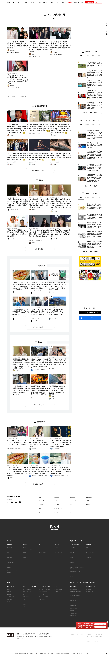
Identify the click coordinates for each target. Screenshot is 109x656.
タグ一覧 (14, 96)
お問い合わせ (99, 634)
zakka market (73, 615)
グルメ (72, 508)
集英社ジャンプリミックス (12, 570)
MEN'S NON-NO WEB (75, 573)
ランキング (31, 2)
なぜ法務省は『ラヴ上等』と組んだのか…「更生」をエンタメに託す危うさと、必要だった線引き (17, 442)
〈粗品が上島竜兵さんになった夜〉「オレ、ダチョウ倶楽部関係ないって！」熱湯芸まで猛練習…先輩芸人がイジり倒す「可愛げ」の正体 (17, 203)
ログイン (98, 2)
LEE (71, 560)
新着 (26, 2)
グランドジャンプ (26, 557)
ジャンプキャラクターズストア (76, 595)
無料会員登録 (90, 2)
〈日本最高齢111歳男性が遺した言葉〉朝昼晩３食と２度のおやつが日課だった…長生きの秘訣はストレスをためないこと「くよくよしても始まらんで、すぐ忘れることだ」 (60, 204)
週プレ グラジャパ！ (90, 552)
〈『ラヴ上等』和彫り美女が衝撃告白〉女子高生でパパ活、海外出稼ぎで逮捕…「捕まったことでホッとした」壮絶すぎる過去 (94, 74)
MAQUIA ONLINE (74, 555)
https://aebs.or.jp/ (25, 638)
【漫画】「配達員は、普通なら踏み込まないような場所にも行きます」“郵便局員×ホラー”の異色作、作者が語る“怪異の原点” (94, 234)
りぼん (40, 547)
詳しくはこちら (90, 653)
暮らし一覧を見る (39, 405)
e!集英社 (24, 604)
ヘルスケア (73, 500)
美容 (71, 504)
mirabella (72, 610)
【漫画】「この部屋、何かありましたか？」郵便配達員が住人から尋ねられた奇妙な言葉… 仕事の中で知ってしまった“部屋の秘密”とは (94, 244)
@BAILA (72, 552)
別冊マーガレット (42, 552)
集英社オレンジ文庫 (43, 591)
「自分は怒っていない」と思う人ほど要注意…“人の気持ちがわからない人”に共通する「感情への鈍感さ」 (21, 312)
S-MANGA (9, 567)
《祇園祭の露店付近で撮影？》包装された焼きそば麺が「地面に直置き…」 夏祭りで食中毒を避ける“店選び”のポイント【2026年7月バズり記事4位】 (39, 390)
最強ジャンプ (10, 555)
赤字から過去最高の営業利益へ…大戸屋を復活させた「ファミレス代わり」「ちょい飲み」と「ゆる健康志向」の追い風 (57, 312)
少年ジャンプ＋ (10, 557)
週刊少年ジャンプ (11, 547)
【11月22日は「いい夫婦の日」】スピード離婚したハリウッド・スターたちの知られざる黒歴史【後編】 (17, 45)
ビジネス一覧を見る (38, 327)
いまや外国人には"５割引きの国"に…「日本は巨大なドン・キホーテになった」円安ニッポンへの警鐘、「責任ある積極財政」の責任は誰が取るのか (60, 129)
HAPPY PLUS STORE (75, 598)
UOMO (71, 576)
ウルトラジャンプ (26, 560)
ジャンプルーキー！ (11, 562)
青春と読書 (9, 599)
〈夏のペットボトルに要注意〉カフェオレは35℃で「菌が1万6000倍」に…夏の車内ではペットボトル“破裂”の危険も (60, 470)
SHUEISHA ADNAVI (90, 589)
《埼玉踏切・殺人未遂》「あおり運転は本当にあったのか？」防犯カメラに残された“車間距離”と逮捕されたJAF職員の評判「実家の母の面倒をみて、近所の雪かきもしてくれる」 (94, 154)
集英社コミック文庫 (11, 572)
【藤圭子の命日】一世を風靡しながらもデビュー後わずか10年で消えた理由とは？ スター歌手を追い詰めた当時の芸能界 (60, 443)
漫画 (55, 500)
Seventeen (72, 547)
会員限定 (70, 2)
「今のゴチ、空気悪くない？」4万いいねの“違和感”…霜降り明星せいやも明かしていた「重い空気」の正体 (17, 233)
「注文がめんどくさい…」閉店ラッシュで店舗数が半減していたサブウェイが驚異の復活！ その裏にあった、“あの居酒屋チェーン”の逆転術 (21, 286)
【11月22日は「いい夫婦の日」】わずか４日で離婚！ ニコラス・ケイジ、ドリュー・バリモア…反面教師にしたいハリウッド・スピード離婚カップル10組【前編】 (39, 47)
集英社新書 (25, 594)
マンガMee (41, 555)
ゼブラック (9, 560)
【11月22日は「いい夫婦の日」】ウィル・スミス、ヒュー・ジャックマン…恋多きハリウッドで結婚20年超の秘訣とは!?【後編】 (60, 46)
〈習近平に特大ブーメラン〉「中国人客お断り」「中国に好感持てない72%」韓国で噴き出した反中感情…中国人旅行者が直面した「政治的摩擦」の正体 (17, 129)
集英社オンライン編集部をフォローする (91, 312)
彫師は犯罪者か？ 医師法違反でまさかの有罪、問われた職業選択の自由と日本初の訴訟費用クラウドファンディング (39, 156)
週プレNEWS (89, 549)
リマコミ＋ (41, 557)
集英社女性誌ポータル (75, 571)
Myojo (87, 547)
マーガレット (41, 549)
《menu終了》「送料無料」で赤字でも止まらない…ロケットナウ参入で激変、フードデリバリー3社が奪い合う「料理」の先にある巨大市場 (57, 286)
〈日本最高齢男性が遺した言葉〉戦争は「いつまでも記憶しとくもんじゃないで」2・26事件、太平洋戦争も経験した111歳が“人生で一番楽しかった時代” (39, 203)
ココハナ (56, 549)
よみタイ (25, 599)
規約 (88, 636)
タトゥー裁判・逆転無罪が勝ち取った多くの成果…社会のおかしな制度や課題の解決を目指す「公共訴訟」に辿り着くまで (17, 156)
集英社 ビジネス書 (27, 591)
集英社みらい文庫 (58, 589)
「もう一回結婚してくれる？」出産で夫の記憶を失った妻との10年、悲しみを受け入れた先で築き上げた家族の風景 (21, 389)
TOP (8, 96)
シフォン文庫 (41, 594)
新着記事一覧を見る (38, 484)
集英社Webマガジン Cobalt (44, 589)
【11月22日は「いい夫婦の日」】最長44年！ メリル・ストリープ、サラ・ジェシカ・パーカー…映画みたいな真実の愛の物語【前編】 (17, 79)
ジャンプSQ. (9, 549)
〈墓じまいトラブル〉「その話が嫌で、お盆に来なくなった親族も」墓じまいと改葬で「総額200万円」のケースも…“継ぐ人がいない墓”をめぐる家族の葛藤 (39, 363)
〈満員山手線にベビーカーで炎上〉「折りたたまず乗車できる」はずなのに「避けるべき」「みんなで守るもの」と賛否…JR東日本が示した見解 (94, 167)
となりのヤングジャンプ (28, 555)
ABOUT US (66, 634)
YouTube (107, 31)
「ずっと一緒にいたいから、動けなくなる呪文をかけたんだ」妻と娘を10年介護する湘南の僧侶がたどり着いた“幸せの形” (57, 361)
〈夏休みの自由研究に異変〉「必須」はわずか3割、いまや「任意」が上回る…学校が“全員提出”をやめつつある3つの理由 (39, 470)
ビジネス (51, 2)
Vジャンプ (9, 552)
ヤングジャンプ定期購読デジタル (30, 549)
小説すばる (9, 591)
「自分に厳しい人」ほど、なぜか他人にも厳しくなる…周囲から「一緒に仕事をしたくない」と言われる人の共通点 (39, 285)
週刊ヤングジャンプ (27, 547)
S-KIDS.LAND (57, 591)
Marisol (72, 562)
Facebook (107, 28)
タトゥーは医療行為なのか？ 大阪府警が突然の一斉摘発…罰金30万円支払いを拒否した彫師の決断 (60, 156)
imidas (24, 606)
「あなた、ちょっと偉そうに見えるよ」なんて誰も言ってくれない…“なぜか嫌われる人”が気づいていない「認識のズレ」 (39, 312)
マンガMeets (41, 560)
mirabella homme (74, 613)
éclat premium (73, 608)
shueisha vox (73, 600)
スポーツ (72, 497)
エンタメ (57, 2)
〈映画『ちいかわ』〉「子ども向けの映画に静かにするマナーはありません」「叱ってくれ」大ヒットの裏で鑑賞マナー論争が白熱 (94, 84)
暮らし (51, 197)
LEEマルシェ (73, 603)
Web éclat (72, 565)
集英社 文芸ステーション (12, 594)
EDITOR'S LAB (89, 591)
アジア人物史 (10, 601)
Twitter (107, 25)
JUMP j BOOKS (42, 599)
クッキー (56, 547)
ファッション (73, 512)
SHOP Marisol (73, 605)
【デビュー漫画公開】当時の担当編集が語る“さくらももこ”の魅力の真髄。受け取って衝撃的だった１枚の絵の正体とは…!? (94, 206)
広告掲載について (90, 634)
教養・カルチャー (32, 123)
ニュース (38, 2)
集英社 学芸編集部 (27, 589)
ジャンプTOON (10, 565)
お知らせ (88, 504)
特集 (40, 508)
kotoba (24, 601)
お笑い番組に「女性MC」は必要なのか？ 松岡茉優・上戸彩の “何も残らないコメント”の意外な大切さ (60, 233)
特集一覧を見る (39, 249)
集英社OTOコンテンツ (75, 589)
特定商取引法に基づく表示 (96, 636)
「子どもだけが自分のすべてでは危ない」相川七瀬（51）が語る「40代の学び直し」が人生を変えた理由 (39, 443)
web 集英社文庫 (10, 596)
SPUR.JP (72, 557)
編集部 (87, 500)
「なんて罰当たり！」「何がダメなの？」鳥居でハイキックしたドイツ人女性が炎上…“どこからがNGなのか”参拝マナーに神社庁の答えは (94, 105)
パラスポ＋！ (89, 557)
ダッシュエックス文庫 (43, 596)
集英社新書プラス (26, 596)
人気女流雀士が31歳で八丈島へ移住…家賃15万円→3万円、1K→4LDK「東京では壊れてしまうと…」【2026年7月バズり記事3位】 (57, 390)
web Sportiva (89, 555)
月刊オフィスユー (58, 552)
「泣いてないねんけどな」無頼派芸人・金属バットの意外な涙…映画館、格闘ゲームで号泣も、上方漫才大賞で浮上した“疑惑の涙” (39, 233)
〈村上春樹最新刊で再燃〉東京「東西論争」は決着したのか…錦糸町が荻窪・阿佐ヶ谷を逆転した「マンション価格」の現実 (39, 128)
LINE (107, 34)
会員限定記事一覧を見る (39, 170)
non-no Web (73, 549)
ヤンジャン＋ (25, 552)
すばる (8, 589)
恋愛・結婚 (89, 497)
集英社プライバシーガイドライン (78, 634)
